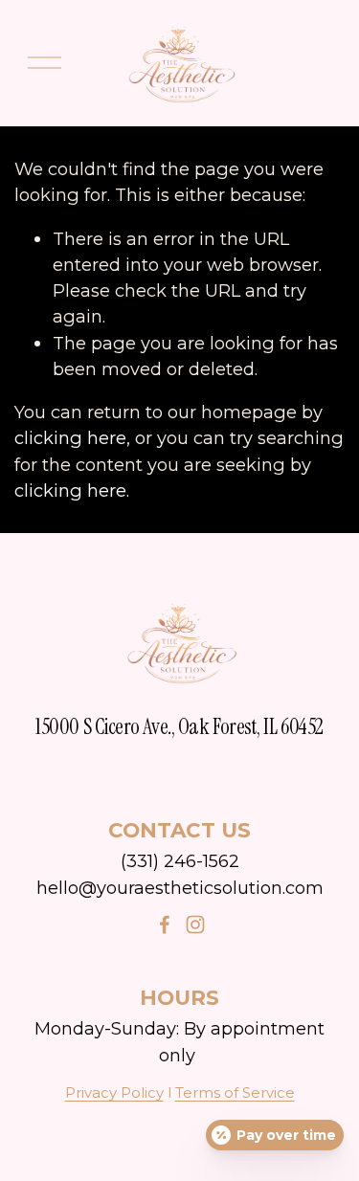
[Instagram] (195, 924)
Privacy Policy (114, 1093)
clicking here (70, 438)
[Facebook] (164, 924)
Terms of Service (235, 1093)
